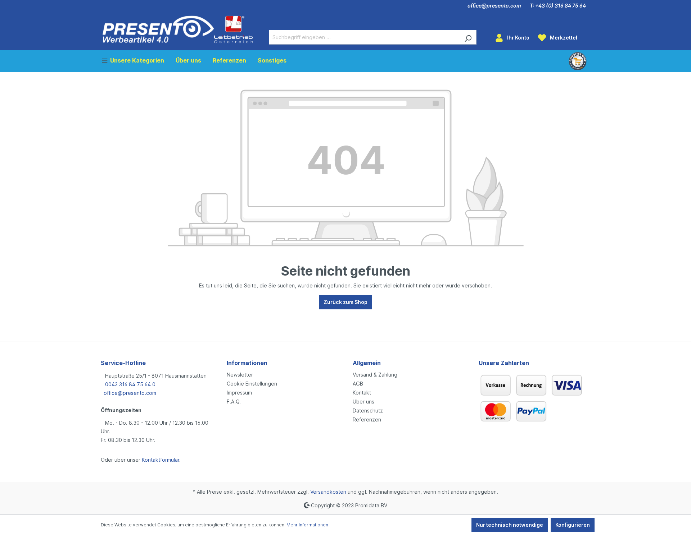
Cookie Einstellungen (252, 384)
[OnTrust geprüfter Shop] (578, 61)
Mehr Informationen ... (309, 524)
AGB (358, 384)
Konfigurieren (572, 525)
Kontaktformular (160, 460)
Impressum (239, 392)
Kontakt (362, 392)
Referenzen (367, 419)
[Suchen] (468, 37)
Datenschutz (368, 410)
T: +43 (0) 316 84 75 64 (558, 6)
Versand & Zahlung (375, 375)
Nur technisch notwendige (509, 525)
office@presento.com (494, 6)
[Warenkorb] (586, 35)
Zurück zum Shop (345, 302)
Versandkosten (328, 492)
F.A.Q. (234, 401)
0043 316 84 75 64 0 (129, 384)
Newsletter (240, 375)
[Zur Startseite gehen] (177, 29)
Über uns (363, 401)
